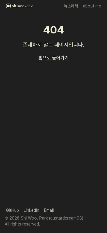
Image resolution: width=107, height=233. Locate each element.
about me (92, 6)
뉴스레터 (71, 6)
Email (49, 210)
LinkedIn (31, 210)
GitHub (12, 210)
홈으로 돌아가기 (53, 58)
